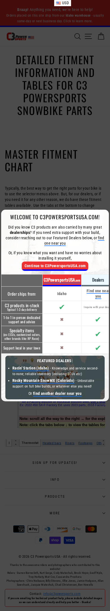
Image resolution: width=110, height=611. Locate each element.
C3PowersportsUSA (62, 279)
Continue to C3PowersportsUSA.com (55, 266)
